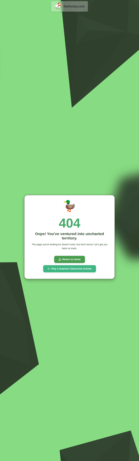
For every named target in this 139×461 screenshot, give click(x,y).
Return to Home (71, 259)
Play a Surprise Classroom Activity (71, 268)
